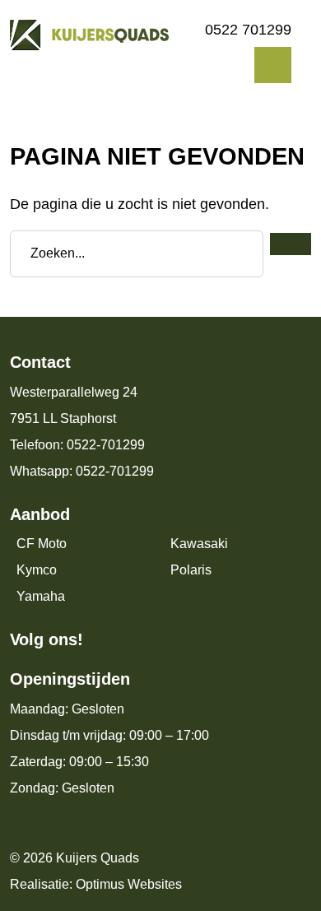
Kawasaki (199, 544)
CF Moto (41, 544)
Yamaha (40, 596)
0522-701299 (106, 445)
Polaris (191, 570)
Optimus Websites (129, 884)
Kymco (36, 570)
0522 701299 (248, 29)
